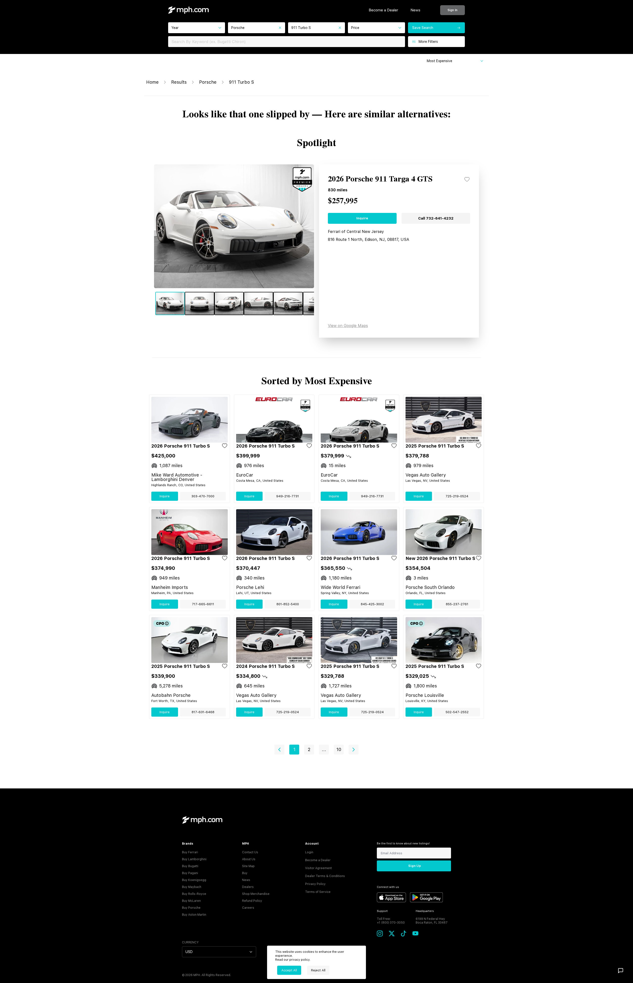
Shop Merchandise (256, 894)
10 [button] (338, 749)
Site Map (248, 866)
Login (309, 852)
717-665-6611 (203, 604)
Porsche (208, 82)
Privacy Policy (315, 884)
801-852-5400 (287, 604)
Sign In (452, 10)
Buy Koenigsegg (194, 880)
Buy (245, 873)
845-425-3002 (372, 604)
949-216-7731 (287, 496)
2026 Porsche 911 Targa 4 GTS (380, 179)
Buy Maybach (191, 887)
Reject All (318, 970)
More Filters (428, 42)
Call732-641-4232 (435, 218)
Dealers (248, 887)
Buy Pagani (190, 873)
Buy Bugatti (190, 866)
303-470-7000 (202, 496)
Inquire (362, 218)
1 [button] (294, 749)
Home (152, 82)
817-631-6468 (203, 712)
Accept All (289, 970)
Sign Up (414, 866)
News (415, 10)
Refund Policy (252, 901)
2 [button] (309, 749)
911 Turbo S (241, 82)
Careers (248, 907)
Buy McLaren (191, 901)
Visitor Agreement (318, 868)
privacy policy (299, 959)
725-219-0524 (457, 496)
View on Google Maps (348, 325)
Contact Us (250, 852)
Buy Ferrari (190, 852)
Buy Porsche (191, 907)
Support (382, 911)
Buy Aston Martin (194, 914)
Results (179, 82)
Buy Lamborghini (194, 859)
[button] (279, 750)
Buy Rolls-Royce (194, 894)
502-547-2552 (457, 712)
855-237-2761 (457, 604)
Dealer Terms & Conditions (325, 876)
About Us (248, 859)
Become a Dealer (383, 10)
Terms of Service (318, 892)
